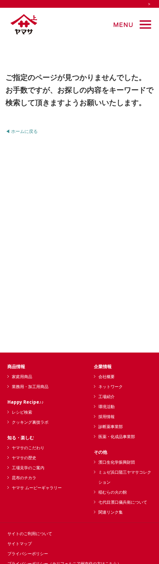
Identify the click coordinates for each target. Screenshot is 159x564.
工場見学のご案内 (28, 467)
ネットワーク (110, 386)
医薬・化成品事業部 (116, 436)
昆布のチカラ (24, 477)
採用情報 (106, 416)
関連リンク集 (110, 512)
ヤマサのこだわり (28, 447)
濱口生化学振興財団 (116, 462)
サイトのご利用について (29, 533)
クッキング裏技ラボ (30, 422)
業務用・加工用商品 (30, 386)
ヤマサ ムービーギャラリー (37, 487)
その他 (100, 452)
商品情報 (16, 366)
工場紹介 (106, 396)
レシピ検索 (22, 412)
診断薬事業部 (110, 426)
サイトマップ (19, 543)
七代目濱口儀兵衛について (122, 502)
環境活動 (106, 406)
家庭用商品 (22, 376)
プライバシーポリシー (27, 553)
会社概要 (106, 376)
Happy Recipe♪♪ (25, 402)
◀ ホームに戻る (22, 131)
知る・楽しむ (20, 437)
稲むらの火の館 (112, 492)
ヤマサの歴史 (24, 457)
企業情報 (103, 366)
